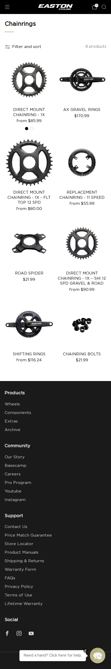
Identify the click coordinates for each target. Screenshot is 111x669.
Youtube (13, 491)
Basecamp (15, 466)
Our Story (15, 457)
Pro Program (18, 483)
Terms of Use (18, 595)
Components (18, 413)
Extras (11, 421)
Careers (13, 474)
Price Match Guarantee (28, 535)
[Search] (103, 6)
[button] (97, 655)
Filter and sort (26, 47)
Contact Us (16, 527)
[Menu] (7, 7)
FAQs (10, 578)
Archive (12, 430)
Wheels (12, 404)
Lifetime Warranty (24, 604)
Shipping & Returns (24, 561)
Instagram (15, 500)
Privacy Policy (19, 587)
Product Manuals (21, 552)
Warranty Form (20, 570)
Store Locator (19, 544)
